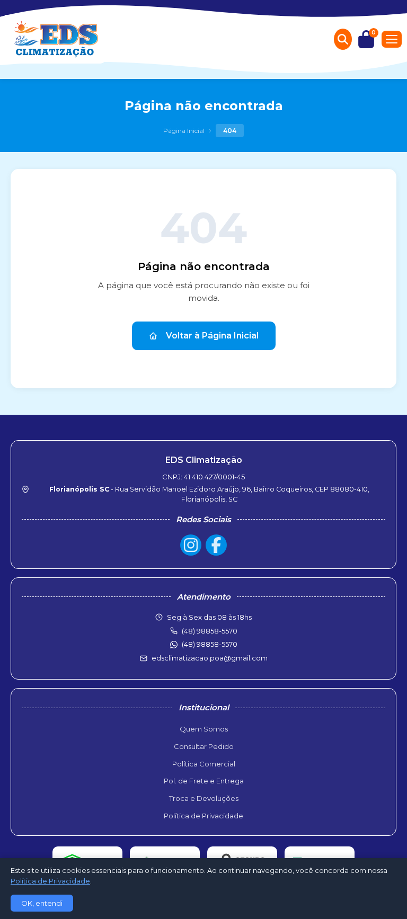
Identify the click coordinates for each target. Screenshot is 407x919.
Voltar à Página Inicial (212, 336)
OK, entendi (42, 903)
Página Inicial (184, 131)
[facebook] (216, 545)
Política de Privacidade (203, 815)
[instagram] (190, 545)
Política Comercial (203, 764)
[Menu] (392, 39)
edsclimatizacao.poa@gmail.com (210, 658)
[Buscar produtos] (343, 39)
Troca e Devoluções (203, 798)
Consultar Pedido (204, 746)
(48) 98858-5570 (209, 644)
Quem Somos (204, 729)
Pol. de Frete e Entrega (204, 781)
